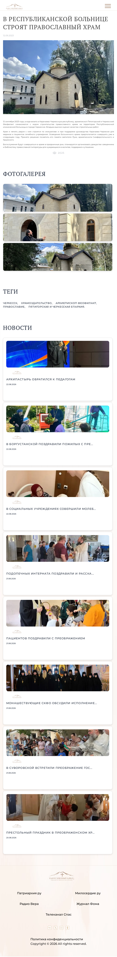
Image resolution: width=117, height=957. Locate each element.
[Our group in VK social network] (50, 928)
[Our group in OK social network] (67, 928)
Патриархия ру (29, 893)
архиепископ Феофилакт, (76, 303)
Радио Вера (29, 904)
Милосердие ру (88, 893)
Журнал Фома (87, 904)
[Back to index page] (14, 9)
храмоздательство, (37, 303)
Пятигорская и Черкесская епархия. (56, 306)
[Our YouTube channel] (62, 928)
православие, (14, 306)
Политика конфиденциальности (56, 939)
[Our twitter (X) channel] (56, 928)
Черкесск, (11, 303)
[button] (57, 198)
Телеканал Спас (58, 914)
